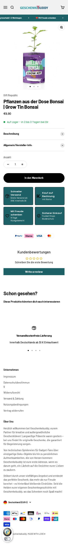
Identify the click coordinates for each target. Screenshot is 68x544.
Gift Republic (10, 95)
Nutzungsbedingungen (15, 404)
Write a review (34, 271)
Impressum (9, 376)
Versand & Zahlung (13, 398)
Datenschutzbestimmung (16, 384)
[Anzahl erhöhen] (22, 164)
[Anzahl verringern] (8, 164)
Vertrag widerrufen (13, 410)
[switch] (7, 539)
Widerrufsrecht (11, 392)
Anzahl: (7, 157)
